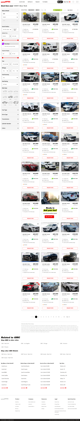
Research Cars (17, 410)
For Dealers (45, 1)
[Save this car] (38, 14)
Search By (16, 401)
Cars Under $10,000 (71, 406)
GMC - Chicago (43, 343)
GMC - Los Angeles (25, 343)
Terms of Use (57, 401)
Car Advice (17, 406)
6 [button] (48, 316)
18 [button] (64, 316)
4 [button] (43, 316)
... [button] (61, 316)
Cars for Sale (22, 1)
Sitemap (43, 408)
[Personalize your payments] (38, 26)
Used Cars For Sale (71, 401)
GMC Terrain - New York (26, 354)
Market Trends (44, 406)
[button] (68, 318)
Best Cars (16, 408)
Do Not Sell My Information (59, 408)
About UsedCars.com (31, 401)
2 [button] (38, 316)
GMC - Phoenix (4, 347)
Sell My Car (30, 1)
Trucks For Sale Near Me (72, 404)
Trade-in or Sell (17, 404)
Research (38, 1)
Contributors (44, 404)
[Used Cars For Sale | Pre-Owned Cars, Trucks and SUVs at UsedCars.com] (5, 2)
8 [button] (53, 316)
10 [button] (58, 316)
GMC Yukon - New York (65, 354)
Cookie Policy (57, 414)
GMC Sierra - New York (6, 354)
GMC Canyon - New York (7, 357)
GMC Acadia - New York (45, 354)
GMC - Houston (63, 343)
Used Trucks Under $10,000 (72, 408)
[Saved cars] (73, 2)
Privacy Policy (57, 404)
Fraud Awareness (57, 406)
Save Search (57, 10)
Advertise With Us (31, 406)
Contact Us (30, 404)
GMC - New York (5, 343)
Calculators (43, 401)
